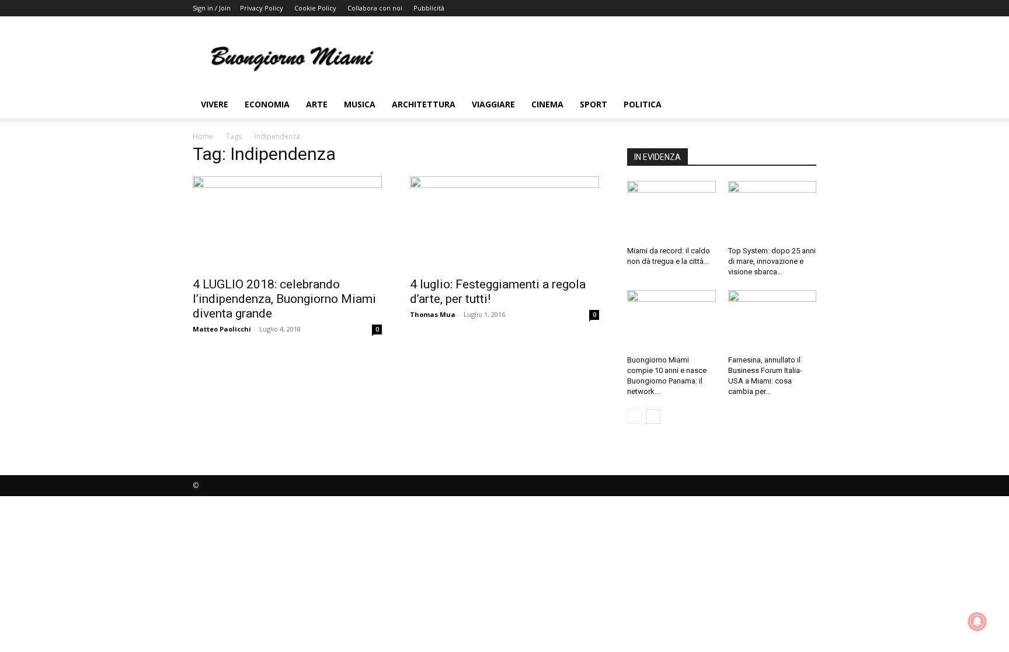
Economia (267, 104)
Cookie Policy (315, 8)
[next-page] (653, 416)
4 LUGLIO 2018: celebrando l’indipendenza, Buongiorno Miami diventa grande (284, 298)
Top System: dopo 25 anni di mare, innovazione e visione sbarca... (772, 261)
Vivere (214, 104)
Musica (359, 104)
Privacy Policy (261, 8)
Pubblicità (428, 8)
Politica (643, 104)
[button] (802, 105)
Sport (593, 104)
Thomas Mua (432, 314)
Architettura (423, 104)
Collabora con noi (374, 8)
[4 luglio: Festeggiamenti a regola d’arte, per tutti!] (504, 223)
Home (203, 136)
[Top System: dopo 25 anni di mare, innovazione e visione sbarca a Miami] (772, 211)
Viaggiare (493, 104)
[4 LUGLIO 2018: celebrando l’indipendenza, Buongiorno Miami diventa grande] (287, 223)
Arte (317, 104)
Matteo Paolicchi (222, 329)
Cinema (547, 104)
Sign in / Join (212, 8)
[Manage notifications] (977, 621)
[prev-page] (634, 416)
